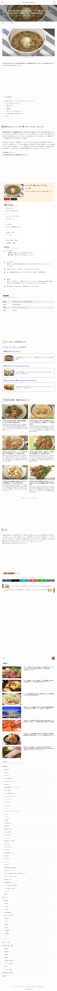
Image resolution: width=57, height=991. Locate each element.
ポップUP (7, 849)
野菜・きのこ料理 (9, 915)
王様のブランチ (8, 870)
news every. (7, 834)
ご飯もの (7, 918)
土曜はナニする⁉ (8, 829)
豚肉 (7, 903)
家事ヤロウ (7, 784)
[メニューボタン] (2, 2)
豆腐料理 (7, 930)
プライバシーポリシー (31, 986)
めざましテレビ (8, 858)
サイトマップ (23, 986)
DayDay (6, 820)
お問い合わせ (40, 986)
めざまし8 (7, 855)
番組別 (6, 766)
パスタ (6, 921)
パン (6, 936)
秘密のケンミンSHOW (10, 840)
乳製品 (6, 954)
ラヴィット (7, 864)
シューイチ (7, 805)
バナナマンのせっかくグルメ (11, 876)
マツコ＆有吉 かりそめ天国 (11, 885)
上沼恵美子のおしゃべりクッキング (12, 787)
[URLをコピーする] (50, 580)
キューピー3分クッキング (10, 796)
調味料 (6, 948)
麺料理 (5, 15)
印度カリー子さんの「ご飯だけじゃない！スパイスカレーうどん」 (20, 380)
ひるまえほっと (8, 846)
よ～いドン (7, 861)
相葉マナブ (7, 769)
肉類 (6, 966)
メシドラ (7, 891)
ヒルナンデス (8, 843)
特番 (6, 894)
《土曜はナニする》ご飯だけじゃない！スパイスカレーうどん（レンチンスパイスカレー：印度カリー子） (33, 387)
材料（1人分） (10, 105)
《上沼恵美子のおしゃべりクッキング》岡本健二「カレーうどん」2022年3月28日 (34, 358)
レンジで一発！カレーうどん (12, 103)
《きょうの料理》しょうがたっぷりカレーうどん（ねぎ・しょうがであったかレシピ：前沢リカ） (33, 372)
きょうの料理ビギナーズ (10, 793)
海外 (5, 975)
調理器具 (7, 951)
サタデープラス (8, 802)
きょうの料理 (8, 790)
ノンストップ (8, 837)
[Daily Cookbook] (28, 2)
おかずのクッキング (9, 781)
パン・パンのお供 (9, 963)
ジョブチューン (8, 799)
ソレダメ (7, 817)
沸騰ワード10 (8, 879)
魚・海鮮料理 (8, 912)
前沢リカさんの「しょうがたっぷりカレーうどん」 (16, 366)
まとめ (6, 115)
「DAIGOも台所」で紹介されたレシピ (14, 113)
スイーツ (7, 939)
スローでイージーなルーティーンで (12, 811)
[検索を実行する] (53, 658)
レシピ (6, 897)
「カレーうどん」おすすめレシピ (13, 111)
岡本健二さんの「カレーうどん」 (12, 351)
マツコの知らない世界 (10, 888)
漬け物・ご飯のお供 (9, 960)
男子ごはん (7, 826)
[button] (6, 580)
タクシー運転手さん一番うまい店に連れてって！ (15, 873)
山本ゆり (18, 573)
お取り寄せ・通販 (8, 945)
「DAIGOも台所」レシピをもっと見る (28, 497)
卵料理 (7, 933)
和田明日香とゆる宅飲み (10, 867)
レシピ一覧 (7, 942)
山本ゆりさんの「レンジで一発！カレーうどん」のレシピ (19, 101)
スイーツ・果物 (8, 969)
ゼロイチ (7, 814)
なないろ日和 (8, 832)
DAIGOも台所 (10, 15)
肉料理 (6, 900)
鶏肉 (7, 909)
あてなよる (7, 775)
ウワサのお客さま (9, 778)
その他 (6, 927)
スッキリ (7, 808)
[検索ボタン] (54, 2)
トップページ (16, 986)
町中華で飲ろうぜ (9, 882)
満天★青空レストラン (10, 852)
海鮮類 (6, 957)
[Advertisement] (28, 80)
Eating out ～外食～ (9, 972)
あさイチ (7, 772)
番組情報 (9, 109)
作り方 (8, 107)
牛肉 (7, 906)
